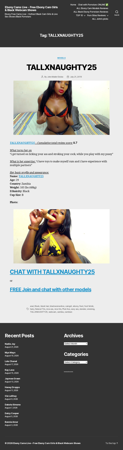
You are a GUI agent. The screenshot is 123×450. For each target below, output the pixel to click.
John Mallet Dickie (55, 77)
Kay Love (9, 370)
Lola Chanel (11, 361)
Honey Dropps (12, 387)
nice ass (49, 309)
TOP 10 (79, 15)
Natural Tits (40, 309)
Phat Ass (66, 309)
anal (32, 306)
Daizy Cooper (12, 413)
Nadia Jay (10, 344)
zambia (60, 312)
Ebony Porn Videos (70, 371)
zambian (68, 312)
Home (73, 4)
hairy (32, 309)
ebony (75, 306)
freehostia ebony (66, 371)
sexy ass (75, 309)
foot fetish (88, 306)
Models (61, 58)
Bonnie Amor (11, 422)
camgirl (68, 306)
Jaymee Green (12, 378)
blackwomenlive (57, 306)
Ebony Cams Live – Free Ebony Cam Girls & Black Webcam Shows (46, 443)
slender (83, 309)
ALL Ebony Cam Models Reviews (92, 8)
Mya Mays (10, 352)
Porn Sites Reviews (96, 15)
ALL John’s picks (100, 19)
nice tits (57, 309)
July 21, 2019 (76, 77)
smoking (91, 309)
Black (37, 306)
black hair (45, 306)
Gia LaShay (11, 396)
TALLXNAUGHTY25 (61, 67)
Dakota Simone (13, 404)
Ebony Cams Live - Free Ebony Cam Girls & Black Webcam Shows (31, 9)
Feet (81, 306)
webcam (52, 312)
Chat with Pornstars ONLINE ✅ (93, 4)
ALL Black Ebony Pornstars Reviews (91, 11)
